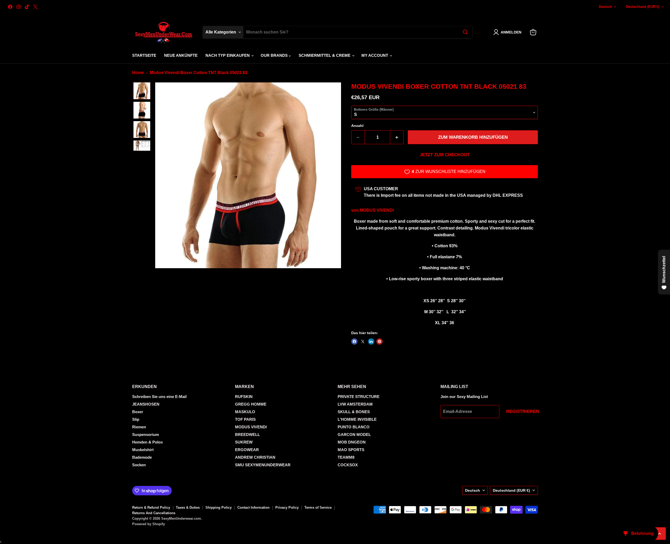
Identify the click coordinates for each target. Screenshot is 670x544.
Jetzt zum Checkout (445, 154)
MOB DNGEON (352, 442)
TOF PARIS (245, 419)
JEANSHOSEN (145, 404)
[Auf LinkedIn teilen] (371, 341)
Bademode (142, 457)
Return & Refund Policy (151, 507)
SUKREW (244, 442)
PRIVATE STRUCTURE (358, 396)
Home (138, 72)
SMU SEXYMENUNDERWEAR (263, 465)
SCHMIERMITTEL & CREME (325, 55)
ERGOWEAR (247, 449)
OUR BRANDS (275, 55)
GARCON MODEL (354, 434)
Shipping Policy (218, 507)
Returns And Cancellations (153, 513)
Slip (135, 419)
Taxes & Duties (188, 507)
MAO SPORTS (351, 449)
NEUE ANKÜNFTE (181, 55)
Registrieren (522, 411)
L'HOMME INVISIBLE (357, 419)
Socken (139, 465)
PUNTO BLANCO (354, 427)
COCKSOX (348, 465)
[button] (508, 32)
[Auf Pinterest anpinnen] (379, 341)
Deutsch (605, 7)
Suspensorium (145, 434)
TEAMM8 (346, 457)
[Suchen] (465, 32)
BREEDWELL (247, 434)
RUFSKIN (244, 396)
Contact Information (253, 507)
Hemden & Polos (147, 442)
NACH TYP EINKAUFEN (228, 55)
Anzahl (357, 126)
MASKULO (245, 412)
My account (375, 55)
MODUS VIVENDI (377, 210)
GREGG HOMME (250, 404)
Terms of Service (318, 507)
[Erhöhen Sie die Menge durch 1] (397, 137)
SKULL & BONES (354, 412)
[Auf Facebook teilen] (354, 341)
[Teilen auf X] (363, 341)
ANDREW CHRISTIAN (255, 457)
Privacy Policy (287, 507)
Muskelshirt (143, 449)
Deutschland (642, 7)
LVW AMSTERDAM (355, 404)
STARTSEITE (144, 55)
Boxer (137, 412)
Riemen (139, 427)
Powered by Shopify (148, 524)
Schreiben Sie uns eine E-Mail (159, 396)
